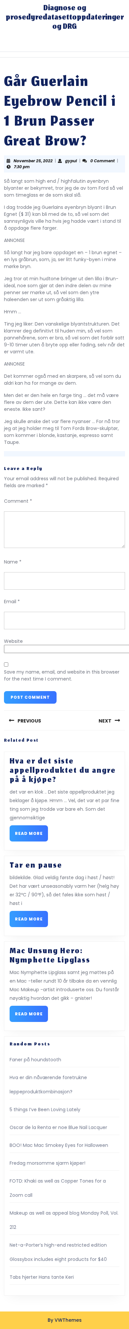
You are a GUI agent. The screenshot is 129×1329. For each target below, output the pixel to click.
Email (12, 601)
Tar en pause (36, 866)
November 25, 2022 (33, 161)
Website (13, 641)
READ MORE (31, 835)
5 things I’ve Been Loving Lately (45, 1109)
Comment (18, 501)
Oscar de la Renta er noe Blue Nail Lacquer (58, 1127)
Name (13, 562)
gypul (71, 161)
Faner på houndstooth (35, 1059)
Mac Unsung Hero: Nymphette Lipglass (50, 956)
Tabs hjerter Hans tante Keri (42, 1277)
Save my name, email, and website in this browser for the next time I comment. (61, 675)
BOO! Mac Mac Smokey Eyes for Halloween (59, 1145)
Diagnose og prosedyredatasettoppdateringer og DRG (65, 18)
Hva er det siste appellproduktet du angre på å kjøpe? (63, 771)
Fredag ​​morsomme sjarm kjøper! (47, 1163)
